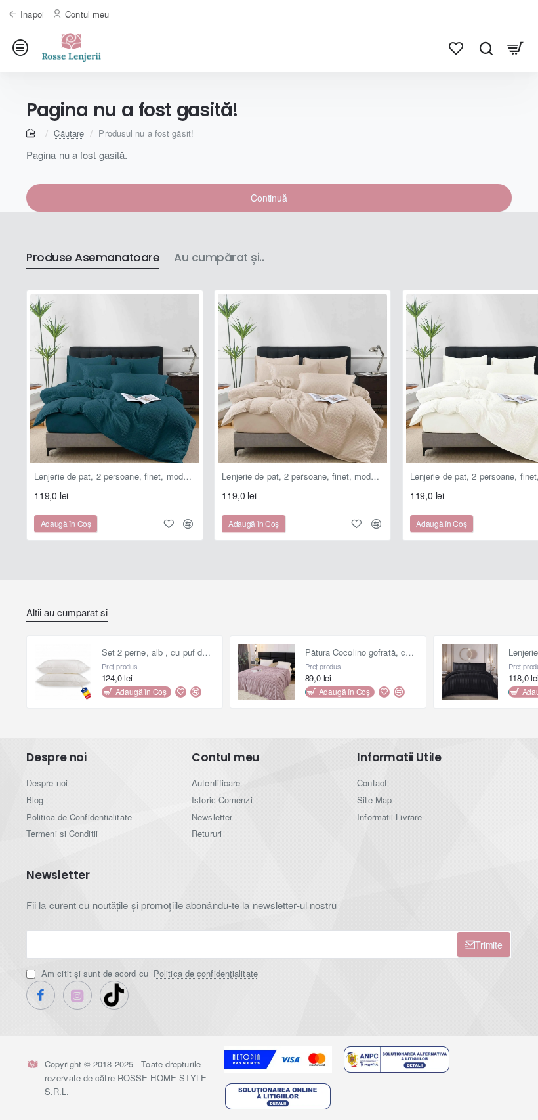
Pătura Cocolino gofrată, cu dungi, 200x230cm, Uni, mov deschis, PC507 (362, 652)
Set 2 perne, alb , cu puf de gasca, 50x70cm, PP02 (158, 652)
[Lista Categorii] (22, 47)
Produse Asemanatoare (92, 258)
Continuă (269, 197)
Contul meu (225, 757)
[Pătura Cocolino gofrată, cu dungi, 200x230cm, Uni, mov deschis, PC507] (266, 672)
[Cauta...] (486, 47)
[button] (65, 523)
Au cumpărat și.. (219, 258)
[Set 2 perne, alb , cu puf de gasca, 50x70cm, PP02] (63, 672)
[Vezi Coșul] (515, 47)
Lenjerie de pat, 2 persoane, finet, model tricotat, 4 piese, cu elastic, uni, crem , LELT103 (302, 476)
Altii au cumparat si (67, 612)
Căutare (69, 133)
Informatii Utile (399, 757)
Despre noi (56, 757)
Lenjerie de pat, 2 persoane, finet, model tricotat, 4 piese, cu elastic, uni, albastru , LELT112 (115, 476)
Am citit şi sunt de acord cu (148, 973)
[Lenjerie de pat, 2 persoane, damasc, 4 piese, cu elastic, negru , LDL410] (469, 672)
